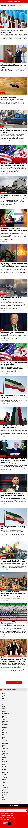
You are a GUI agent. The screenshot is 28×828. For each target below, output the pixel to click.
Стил (3, 763)
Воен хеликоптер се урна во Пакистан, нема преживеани (13, 196)
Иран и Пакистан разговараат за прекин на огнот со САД (12, 396)
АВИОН (2, 93)
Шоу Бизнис (4, 761)
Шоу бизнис (5, 727)
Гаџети (3, 797)
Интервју (4, 758)
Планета (4, 737)
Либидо (4, 774)
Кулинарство (5, 724)
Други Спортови (5, 713)
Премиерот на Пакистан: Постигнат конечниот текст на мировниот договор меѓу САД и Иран (13, 164)
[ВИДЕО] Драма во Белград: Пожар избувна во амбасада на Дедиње (13, 264)
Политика (4, 766)
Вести (3, 693)
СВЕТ (2, 26)
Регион (3, 696)
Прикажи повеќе (14, 682)
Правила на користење (4, 819)
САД (2, 329)
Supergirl (4, 799)
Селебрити (4, 732)
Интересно (4, 755)
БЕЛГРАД (3, 260)
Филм (3, 729)
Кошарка (4, 706)
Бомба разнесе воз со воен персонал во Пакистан (11, 298)
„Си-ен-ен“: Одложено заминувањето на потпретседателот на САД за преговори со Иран (12, 495)
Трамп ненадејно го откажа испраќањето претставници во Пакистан (12, 333)
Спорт (3, 703)
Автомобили (5, 743)
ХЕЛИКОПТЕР (4, 193)
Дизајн (3, 719)
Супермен (4, 785)
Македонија (4, 695)
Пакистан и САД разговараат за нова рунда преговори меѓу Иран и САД (12, 426)
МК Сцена (4, 734)
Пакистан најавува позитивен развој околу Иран (12, 528)
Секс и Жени (4, 790)
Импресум (2, 813)
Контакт (11, 813)
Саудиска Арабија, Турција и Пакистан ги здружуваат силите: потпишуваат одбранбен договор (13, 65)
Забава (3, 751)
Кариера (4, 776)
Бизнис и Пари (5, 792)
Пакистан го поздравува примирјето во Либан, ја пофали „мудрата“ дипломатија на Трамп (13, 561)
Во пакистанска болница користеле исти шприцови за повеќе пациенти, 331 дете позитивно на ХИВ (12, 31)
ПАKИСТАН (3, 226)
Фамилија (4, 779)
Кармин (4, 769)
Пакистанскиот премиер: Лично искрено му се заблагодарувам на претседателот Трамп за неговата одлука (13, 460)
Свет (3, 698)
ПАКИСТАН (3, 161)
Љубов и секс (5, 721)
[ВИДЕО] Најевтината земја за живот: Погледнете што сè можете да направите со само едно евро (12, 593)
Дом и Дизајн (5, 777)
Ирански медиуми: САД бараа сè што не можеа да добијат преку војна (13, 623)
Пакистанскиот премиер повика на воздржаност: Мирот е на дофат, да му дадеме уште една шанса (13, 230)
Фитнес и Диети (5, 772)
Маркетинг (7, 813)
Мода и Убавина (5, 771)
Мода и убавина (5, 718)
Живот (3, 716)
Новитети (4, 745)
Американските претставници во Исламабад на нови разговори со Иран (13, 363)
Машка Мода (5, 789)
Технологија (4, 740)
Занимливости (5, 748)
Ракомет (4, 708)
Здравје (4, 723)
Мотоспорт (4, 711)
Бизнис (3, 764)
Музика (3, 731)
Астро (3, 782)
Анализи (4, 700)
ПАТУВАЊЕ (3, 589)
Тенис (3, 710)
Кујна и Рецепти (5, 781)
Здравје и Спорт (5, 787)
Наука (3, 739)
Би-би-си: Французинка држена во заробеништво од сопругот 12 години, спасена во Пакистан (13, 130)
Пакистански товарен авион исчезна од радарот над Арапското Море (11, 97)
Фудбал (4, 705)
